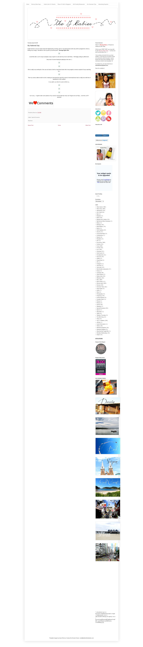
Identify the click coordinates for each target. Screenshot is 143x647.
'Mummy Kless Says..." (104, 50)
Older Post (88, 125)
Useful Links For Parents (49, 4)
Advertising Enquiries (103, 4)
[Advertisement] (101, 586)
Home (27, 4)
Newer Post (30, 125)
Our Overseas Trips (91, 4)
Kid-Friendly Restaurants (79, 4)
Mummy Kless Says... (36, 4)
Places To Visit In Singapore (64, 4)
